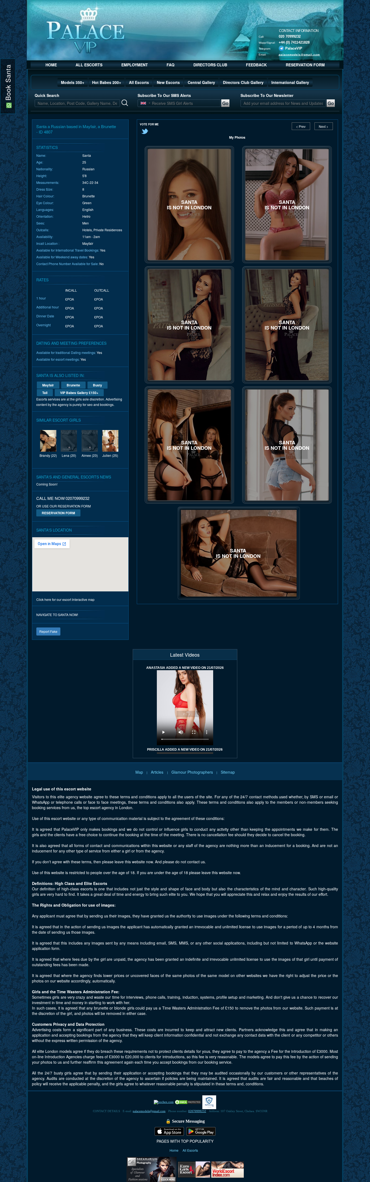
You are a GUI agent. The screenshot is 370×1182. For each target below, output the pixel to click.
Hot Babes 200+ (106, 82)
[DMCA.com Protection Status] (188, 1101)
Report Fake (48, 631)
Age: (39, 162)
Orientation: (44, 216)
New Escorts (168, 82)
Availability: (44, 236)
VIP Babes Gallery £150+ (79, 392)
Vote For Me (149, 124)
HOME (51, 64)
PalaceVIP (293, 48)
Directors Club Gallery (243, 82)
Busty (97, 385)
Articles (157, 772)
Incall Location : (47, 243)
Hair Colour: (45, 196)
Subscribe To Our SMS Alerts (164, 95)
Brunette (73, 385)
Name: (41, 155)
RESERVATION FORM (305, 64)
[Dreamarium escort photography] (151, 1168)
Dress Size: (44, 189)
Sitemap (228, 772)
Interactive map (83, 599)
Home (174, 1150)
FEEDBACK (256, 64)
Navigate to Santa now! (57, 614)
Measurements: (47, 182)
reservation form (58, 512)
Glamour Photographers (192, 772)
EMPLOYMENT (134, 64)
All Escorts (139, 82)
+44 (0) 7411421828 (294, 42)
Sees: (40, 223)
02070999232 (197, 1111)
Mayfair (48, 385)
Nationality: (44, 169)
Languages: (45, 209)
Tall (44, 392)
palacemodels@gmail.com (299, 54)
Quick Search (47, 95)
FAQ (170, 64)
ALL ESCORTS (89, 64)
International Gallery (290, 82)
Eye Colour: (45, 202)
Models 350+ (72, 82)
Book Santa (7, 83)
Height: (41, 175)
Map (139, 772)
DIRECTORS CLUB (210, 64)
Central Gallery (201, 82)
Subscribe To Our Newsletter (267, 95)
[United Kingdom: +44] (143, 103)
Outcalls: (42, 229)
